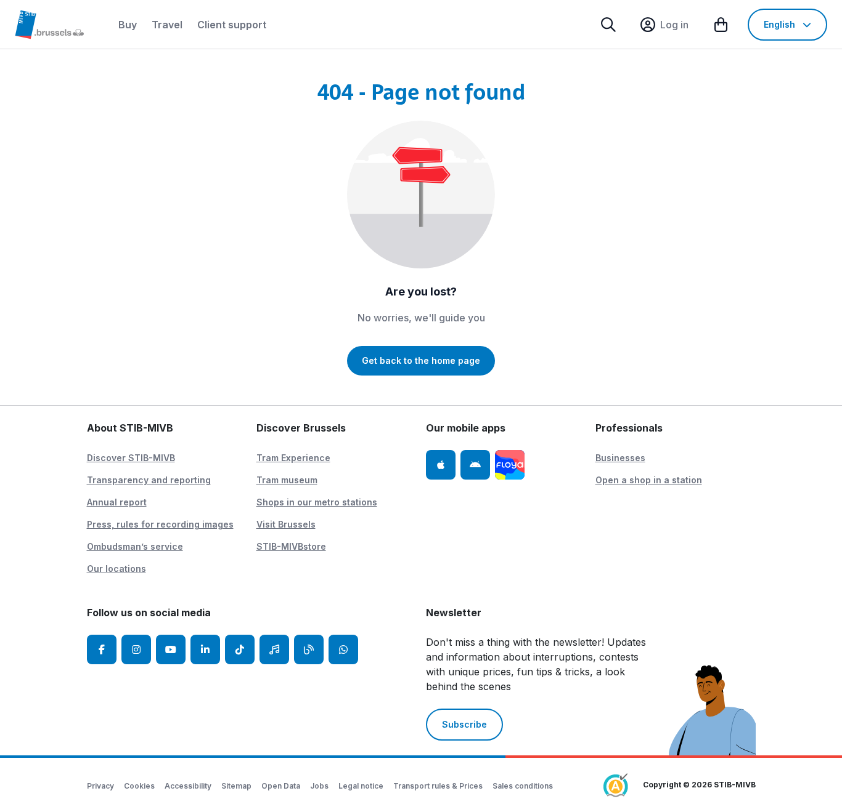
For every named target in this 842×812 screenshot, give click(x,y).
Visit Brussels (286, 524)
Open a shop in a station (648, 480)
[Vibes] (274, 649)
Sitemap (236, 785)
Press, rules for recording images (160, 524)
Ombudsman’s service (135, 546)
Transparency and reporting (149, 480)
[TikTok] (240, 649)
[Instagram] (136, 649)
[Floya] (510, 465)
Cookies (139, 785)
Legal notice (360, 785)
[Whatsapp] (343, 649)
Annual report (117, 502)
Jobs (319, 785)
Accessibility (188, 785)
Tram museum (286, 480)
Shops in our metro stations (316, 502)
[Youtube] (171, 649)
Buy (127, 24)
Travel (167, 24)
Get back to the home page (421, 360)
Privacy (100, 785)
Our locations (116, 568)
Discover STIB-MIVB (131, 457)
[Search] (608, 24)
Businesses (620, 457)
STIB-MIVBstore (291, 546)
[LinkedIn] (205, 649)
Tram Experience (293, 457)
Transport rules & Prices (438, 785)
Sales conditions (523, 785)
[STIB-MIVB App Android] (475, 465)
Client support (231, 24)
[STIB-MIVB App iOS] (441, 465)
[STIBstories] (309, 649)
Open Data (280, 785)
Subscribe (464, 724)
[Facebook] (101, 649)
